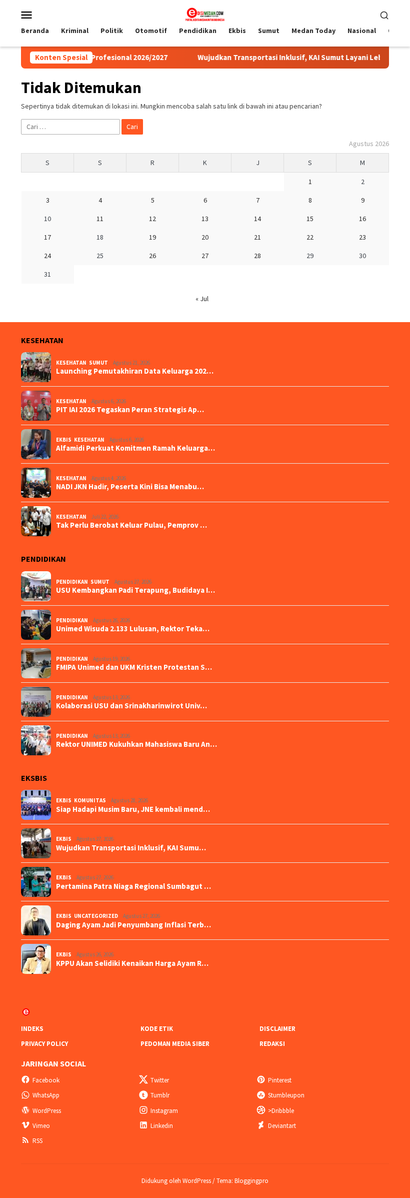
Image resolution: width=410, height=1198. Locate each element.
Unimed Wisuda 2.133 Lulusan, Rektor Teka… (133, 628)
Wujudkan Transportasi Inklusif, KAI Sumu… (131, 847)
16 (362, 218)
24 (47, 255)
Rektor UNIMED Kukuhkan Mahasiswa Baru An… (136, 744)
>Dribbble (281, 1110)
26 (152, 255)
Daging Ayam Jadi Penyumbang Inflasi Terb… (133, 924)
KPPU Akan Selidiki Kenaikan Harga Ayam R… (132, 963)
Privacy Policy (44, 1043)
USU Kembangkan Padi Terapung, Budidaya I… (135, 590)
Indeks (32, 1028)
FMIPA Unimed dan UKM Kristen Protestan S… (134, 667)
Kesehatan (71, 362)
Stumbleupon (286, 1095)
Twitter (159, 1080)
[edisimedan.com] (204, 13)
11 (100, 218)
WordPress (46, 1110)
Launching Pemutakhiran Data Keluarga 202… (135, 371)
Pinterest (280, 1080)
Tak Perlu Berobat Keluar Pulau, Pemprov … (131, 525)
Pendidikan (72, 581)
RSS (37, 1140)
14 (257, 218)
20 (205, 237)
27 (205, 255)
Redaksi (272, 1043)
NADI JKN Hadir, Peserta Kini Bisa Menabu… (130, 486)
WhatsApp (46, 1095)
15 (310, 218)
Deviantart (282, 1125)
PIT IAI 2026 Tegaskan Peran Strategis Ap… (130, 409)
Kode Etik (156, 1028)
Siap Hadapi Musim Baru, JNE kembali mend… (133, 809)
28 (257, 255)
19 (152, 237)
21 (257, 237)
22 (310, 237)
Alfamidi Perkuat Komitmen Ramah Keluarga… (135, 448)
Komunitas (90, 800)
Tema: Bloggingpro (242, 1180)
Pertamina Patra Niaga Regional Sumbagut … (133, 886)
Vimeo (41, 1125)
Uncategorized (96, 915)
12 (152, 218)
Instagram (164, 1110)
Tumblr (160, 1095)
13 (205, 218)
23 (362, 237)
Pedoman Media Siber (175, 1043)
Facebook (46, 1080)
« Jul (202, 298)
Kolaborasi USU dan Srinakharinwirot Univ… (131, 705)
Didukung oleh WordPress (176, 1180)
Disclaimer (278, 1028)
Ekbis (64, 439)
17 (47, 237)
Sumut (98, 362)
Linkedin (161, 1125)
